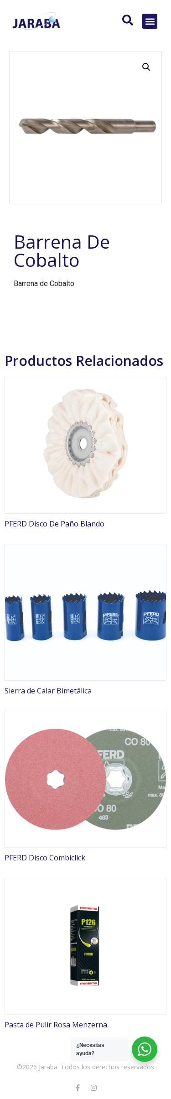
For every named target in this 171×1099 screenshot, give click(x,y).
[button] (149, 21)
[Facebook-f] (77, 1087)
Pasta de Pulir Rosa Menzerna (56, 1025)
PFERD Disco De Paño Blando (54, 524)
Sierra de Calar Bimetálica (48, 691)
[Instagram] (93, 1087)
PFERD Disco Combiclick (45, 858)
